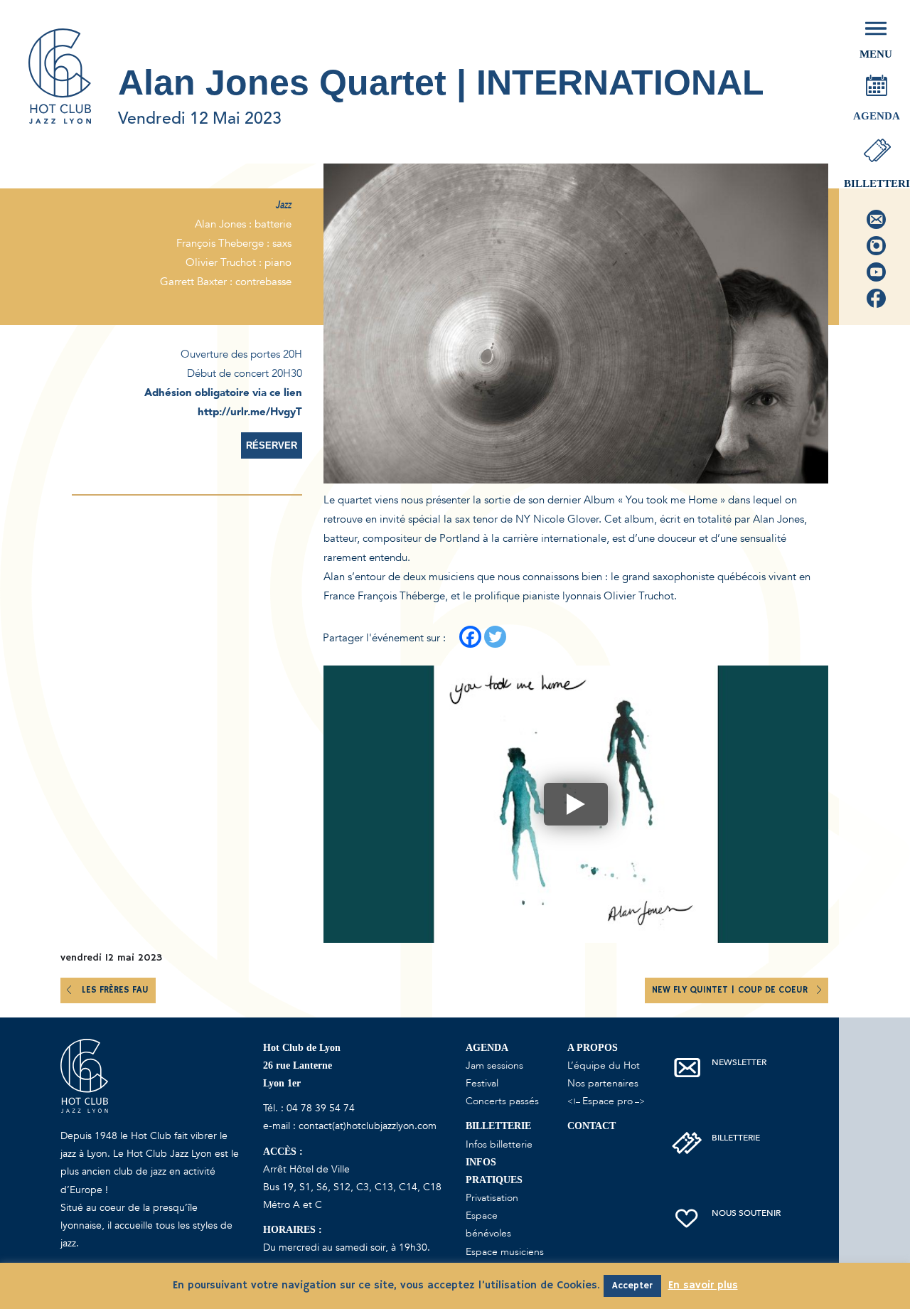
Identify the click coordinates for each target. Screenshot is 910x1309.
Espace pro (607, 1101)
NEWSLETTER (739, 1062)
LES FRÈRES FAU (115, 990)
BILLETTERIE (736, 1137)
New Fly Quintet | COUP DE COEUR (731, 990)
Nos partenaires (602, 1083)
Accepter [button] (632, 1286)
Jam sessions (494, 1065)
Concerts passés (502, 1101)
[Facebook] (470, 637)
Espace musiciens (505, 1252)
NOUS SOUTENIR (746, 1213)
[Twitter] (495, 637)
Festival (482, 1083)
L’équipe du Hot (603, 1065)
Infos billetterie (499, 1144)
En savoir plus (703, 1285)
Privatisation (492, 1197)
